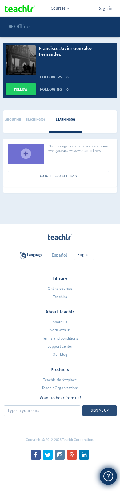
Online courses (60, 288)
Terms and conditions (60, 338)
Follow (20, 89)
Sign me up (100, 410)
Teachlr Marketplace (60, 379)
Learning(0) (65, 119)
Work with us (59, 330)
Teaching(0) (35, 119)
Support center (59, 346)
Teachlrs (60, 296)
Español (59, 255)
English (84, 254)
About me (13, 119)
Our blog (60, 354)
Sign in (105, 8)
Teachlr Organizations (60, 387)
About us (60, 322)
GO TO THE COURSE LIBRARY (58, 176)
